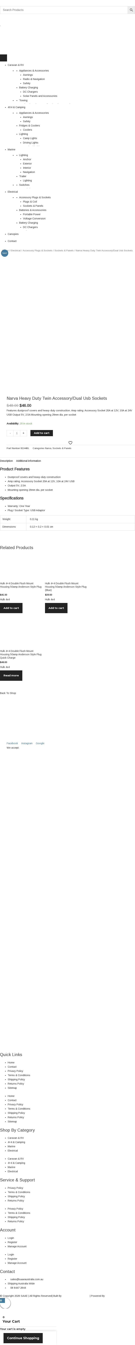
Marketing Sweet (114, 1295)
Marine (11, 149)
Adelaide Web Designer (75, 1295)
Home (11, 1062)
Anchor (27, 159)
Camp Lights (30, 138)
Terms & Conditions (19, 1075)
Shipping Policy (16, 1079)
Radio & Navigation (34, 79)
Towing (23, 100)
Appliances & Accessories (34, 70)
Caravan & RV (16, 65)
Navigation (29, 172)
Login (11, 1238)
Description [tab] (6, 460)
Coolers (27, 129)
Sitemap (12, 1087)
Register (12, 1242)
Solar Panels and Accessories (40, 96)
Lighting (23, 134)
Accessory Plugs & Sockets (35, 197)
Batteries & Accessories (32, 210)
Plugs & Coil (30, 201)
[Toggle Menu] (3, 57)
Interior (27, 167)
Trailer (22, 176)
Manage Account (17, 1246)
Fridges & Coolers (29, 125)
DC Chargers (30, 91)
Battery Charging (28, 87)
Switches (24, 184)
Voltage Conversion (34, 218)
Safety (26, 83)
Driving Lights (30, 142)
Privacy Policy (15, 1071)
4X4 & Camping (16, 107)
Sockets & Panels (33, 205)
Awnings (28, 74)
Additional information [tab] (28, 460)
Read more (11, 675)
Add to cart (41, 433)
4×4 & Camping (16, 1142)
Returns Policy (16, 1083)
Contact (12, 241)
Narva (48, 448)
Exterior (27, 163)
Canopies (13, 234)
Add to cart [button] (11, 608)
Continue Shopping (23, 1338)
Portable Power (32, 214)
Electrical (13, 191)
